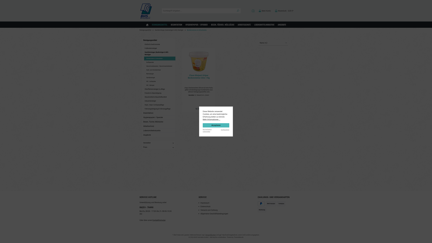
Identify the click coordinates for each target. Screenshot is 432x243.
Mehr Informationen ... (211, 119)
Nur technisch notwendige (207, 130)
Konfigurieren (225, 130)
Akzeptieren (216, 125)
